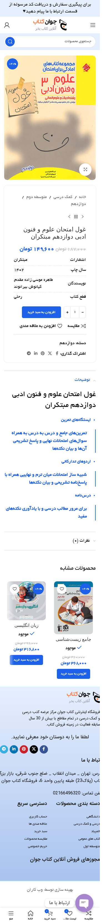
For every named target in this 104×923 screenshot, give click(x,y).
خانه (82, 197)
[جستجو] (10, 41)
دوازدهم (78, 204)
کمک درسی (63, 197)
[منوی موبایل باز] (92, 25)
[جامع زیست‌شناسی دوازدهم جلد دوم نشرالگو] (73, 607)
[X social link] (50, 354)
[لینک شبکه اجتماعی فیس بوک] (57, 354)
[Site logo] (50, 25)
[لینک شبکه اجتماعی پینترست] (42, 354)
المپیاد (95, 831)
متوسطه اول (91, 846)
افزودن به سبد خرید (41, 312)
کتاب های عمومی (89, 839)
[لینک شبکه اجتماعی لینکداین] (35, 354)
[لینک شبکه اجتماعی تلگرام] (28, 354)
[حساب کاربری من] (6, 25)
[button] (73, 674)
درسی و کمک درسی (87, 824)
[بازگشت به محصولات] (76, 217)
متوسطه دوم (36, 197)
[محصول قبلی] (82, 217)
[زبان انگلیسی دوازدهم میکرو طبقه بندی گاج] (26, 600)
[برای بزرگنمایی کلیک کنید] (85, 169)
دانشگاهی (93, 817)
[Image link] (83, 698)
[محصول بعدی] (69, 217)
